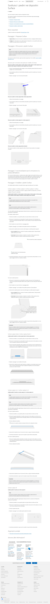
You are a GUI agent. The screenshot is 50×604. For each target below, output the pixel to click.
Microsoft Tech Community (20, 588)
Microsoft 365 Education (37, 572)
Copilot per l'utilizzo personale (4, 572)
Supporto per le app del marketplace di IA (22, 586)
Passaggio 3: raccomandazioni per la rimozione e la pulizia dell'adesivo (21, 23)
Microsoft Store (24, 32)
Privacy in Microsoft (36, 588)
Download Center (19, 569)
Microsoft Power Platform (20, 591)
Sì (28, 563)
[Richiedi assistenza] (45, 1)
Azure (2, 586)
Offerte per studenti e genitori (37, 577)
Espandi (23, 1)
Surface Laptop (3, 569)
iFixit (28, 32)
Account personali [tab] (12, 541)
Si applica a (10, 11)
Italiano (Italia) (4, 597)
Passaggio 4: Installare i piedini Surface (16, 25)
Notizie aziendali (36, 586)
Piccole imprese (3, 594)
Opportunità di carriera (36, 583)
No (34, 563)
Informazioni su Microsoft (37, 585)
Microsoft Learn (19, 585)
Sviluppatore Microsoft (20, 583)
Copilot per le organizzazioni (4, 571)
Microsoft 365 (16, 1)
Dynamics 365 (2, 588)
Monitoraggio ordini (19, 574)
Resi (17, 572)
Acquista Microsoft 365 (29, 1)
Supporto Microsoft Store (20, 571)
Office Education (36, 574)
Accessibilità (35, 591)
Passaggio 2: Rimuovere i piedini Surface (16, 21)
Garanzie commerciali (20, 577)
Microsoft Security (3, 585)
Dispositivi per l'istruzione (37, 569)
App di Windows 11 (3, 577)
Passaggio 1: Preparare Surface (15, 19)
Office (19, 1)
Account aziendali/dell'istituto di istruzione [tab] (24, 541)
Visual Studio (19, 594)
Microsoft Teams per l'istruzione (37, 571)
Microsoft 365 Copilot (3, 591)
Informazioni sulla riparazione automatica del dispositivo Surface (20, 533)
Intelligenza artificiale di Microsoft (5, 583)
